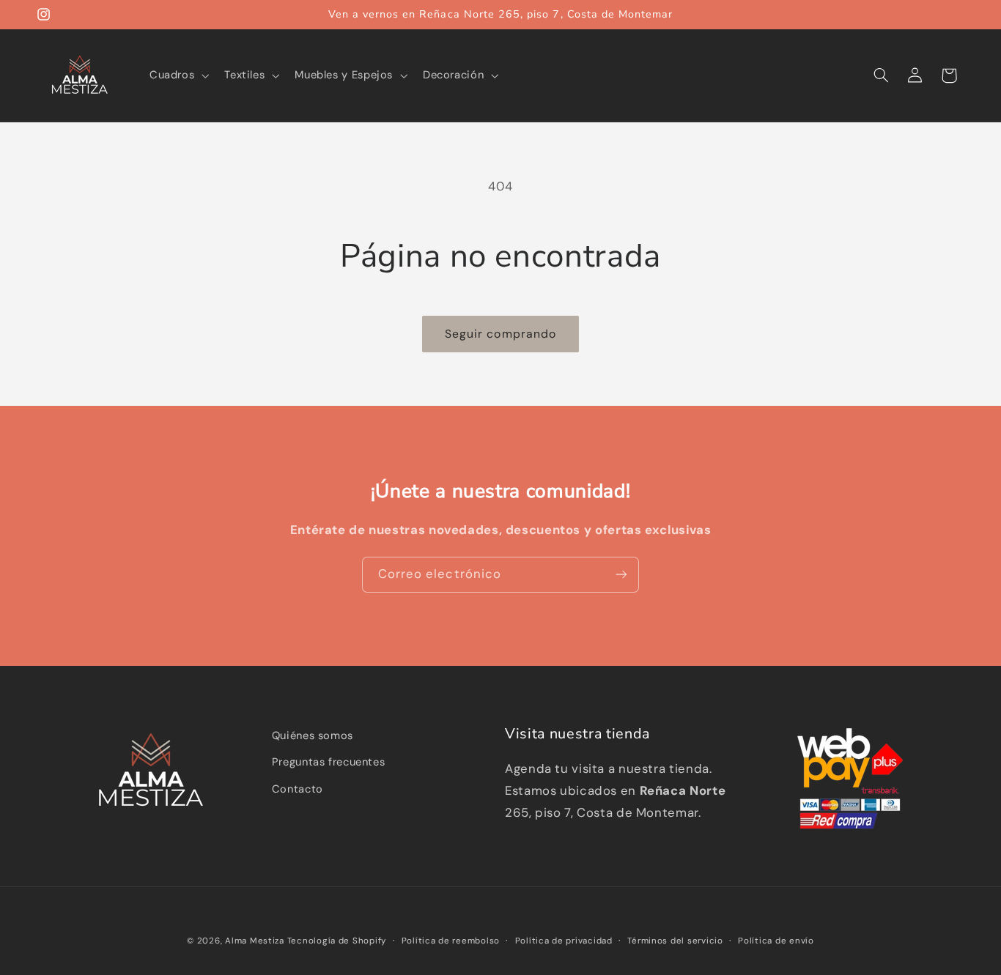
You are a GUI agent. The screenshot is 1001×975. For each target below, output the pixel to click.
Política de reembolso (451, 940)
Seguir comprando (500, 333)
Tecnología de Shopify (336, 940)
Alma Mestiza (254, 940)
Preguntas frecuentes (328, 762)
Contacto (297, 789)
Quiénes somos (312, 735)
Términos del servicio (675, 940)
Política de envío (776, 940)
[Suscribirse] (621, 575)
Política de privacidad (564, 940)
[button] (177, 75)
